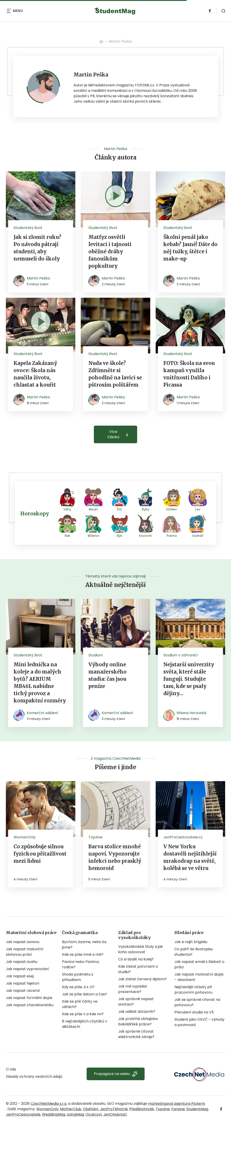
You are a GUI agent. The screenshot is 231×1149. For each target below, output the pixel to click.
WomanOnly (47, 1109)
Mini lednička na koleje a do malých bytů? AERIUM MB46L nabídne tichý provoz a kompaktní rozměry (40, 682)
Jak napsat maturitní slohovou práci (24, 951)
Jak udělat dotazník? (136, 1011)
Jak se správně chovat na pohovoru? (197, 1002)
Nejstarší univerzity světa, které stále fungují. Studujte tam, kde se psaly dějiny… (188, 679)
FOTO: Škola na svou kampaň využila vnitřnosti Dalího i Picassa (189, 374)
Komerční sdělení (42, 712)
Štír (119, 509)
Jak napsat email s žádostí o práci (199, 964)
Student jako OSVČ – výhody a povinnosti (199, 1022)
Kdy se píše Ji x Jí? (78, 987)
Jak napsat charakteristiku (29, 1005)
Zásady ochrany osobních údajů (34, 1076)
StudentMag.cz (101, 41)
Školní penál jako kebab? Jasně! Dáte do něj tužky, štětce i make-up (190, 248)
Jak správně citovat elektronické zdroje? (136, 1034)
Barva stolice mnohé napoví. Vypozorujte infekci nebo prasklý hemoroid (114, 857)
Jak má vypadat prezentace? (132, 989)
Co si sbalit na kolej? (136, 959)
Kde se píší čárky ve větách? (79, 1004)
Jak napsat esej (20, 976)
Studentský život (28, 227)
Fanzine (178, 1109)
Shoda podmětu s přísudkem (77, 977)
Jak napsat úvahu (21, 961)
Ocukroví (93, 1114)
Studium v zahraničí (180, 655)
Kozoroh (145, 535)
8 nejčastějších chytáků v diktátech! (84, 1024)
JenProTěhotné (114, 1109)
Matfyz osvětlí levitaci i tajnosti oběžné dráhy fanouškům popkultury (110, 251)
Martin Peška (38, 278)
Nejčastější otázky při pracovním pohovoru (193, 989)
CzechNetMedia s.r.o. (48, 1103)
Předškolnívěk (141, 1109)
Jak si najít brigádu (190, 941)
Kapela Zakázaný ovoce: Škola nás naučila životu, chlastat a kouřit (35, 374)
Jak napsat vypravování (27, 968)
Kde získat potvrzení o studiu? (138, 969)
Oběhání (90, 1109)
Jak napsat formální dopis (29, 997)
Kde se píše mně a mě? (82, 954)
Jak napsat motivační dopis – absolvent (199, 977)
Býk (119, 535)
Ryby (145, 509)
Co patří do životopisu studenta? (193, 951)
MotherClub (70, 1109)
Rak (67, 535)
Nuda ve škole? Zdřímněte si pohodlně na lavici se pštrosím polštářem (115, 374)
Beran (93, 509)
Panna (172, 535)
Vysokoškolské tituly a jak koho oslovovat (140, 949)
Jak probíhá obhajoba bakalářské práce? (138, 1021)
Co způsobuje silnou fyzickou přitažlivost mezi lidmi (40, 853)
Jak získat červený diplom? (142, 979)
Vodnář (197, 535)
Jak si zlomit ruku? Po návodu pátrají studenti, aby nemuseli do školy (37, 248)
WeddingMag (53, 1114)
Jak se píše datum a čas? (84, 994)
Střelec (171, 509)
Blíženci (93, 535)
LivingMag (75, 1114)
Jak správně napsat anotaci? (136, 1001)
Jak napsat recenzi (23, 990)
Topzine (163, 1109)
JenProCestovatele (23, 1114)
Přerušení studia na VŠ (194, 1012)
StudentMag (197, 1109)
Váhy (67, 509)
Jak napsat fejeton (22, 983)
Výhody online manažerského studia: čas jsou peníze (107, 675)
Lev (197, 509)
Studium (95, 655)
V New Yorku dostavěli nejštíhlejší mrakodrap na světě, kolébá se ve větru (190, 857)
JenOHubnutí (115, 1114)
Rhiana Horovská (191, 712)
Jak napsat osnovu (22, 941)
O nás (11, 1069)
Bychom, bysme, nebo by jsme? (84, 944)
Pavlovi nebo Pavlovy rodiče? (80, 964)
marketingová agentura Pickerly (176, 1103)
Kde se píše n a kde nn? (83, 1014)
